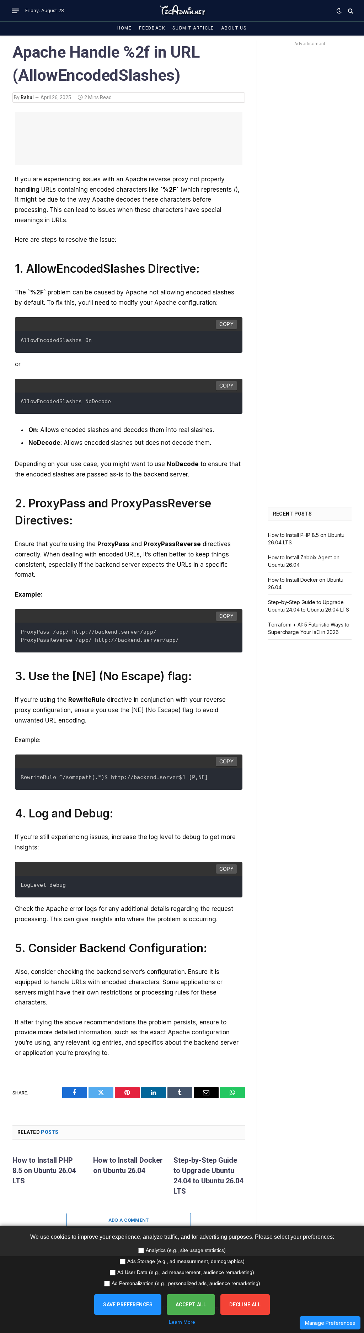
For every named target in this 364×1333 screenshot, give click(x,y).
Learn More (182, 1322)
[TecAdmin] (182, 10)
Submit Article (193, 28)
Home (124, 28)
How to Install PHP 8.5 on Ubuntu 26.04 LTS (44, 1170)
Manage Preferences (330, 1323)
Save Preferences (127, 1304)
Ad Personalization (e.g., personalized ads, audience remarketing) (186, 1283)
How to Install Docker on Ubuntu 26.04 (128, 1165)
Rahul (27, 97)
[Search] (350, 11)
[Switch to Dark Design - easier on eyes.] (339, 11)
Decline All (245, 1304)
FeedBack (152, 28)
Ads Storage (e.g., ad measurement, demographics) (186, 1261)
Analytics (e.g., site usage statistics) (186, 1250)
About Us (234, 28)
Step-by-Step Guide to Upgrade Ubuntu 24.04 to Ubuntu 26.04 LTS (208, 1175)
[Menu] (15, 11)
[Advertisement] (310, 155)
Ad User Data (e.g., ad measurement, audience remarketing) (185, 1272)
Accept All (191, 1304)
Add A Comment (128, 1220)
